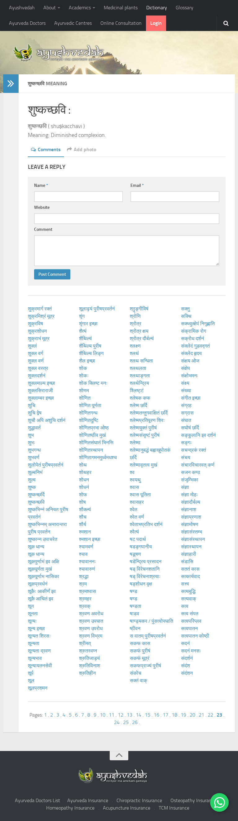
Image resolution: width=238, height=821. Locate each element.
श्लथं (134, 353)
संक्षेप (185, 368)
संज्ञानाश (188, 509)
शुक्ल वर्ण (36, 361)
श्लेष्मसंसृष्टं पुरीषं (145, 435)
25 (126, 722)
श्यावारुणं (87, 569)
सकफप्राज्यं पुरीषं (145, 666)
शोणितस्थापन (91, 450)
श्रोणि (135, 316)
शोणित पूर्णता (90, 405)
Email (137, 185)
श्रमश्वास (87, 591)
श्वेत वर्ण (137, 517)
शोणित (84, 398)
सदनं (185, 643)
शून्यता (33, 643)
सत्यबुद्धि (188, 591)
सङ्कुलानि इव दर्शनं (198, 435)
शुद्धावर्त (34, 428)
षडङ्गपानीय (141, 547)
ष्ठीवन (135, 628)
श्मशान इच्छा (89, 539)
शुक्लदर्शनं (36, 376)
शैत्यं (82, 331)
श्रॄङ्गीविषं (139, 309)
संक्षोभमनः (189, 376)
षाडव (134, 614)
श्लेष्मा (135, 443)
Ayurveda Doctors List (37, 800)
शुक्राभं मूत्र (39, 338)
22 (210, 715)
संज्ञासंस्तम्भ (191, 532)
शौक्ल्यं (85, 509)
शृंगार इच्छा (88, 324)
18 (174, 715)
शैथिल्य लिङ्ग (91, 353)
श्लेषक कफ (140, 398)
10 (102, 715)
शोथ (83, 465)
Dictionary (156, 8)
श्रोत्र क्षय (139, 331)
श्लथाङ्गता (140, 376)
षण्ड (133, 591)
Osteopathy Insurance (193, 800)
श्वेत (133, 509)
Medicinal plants (121, 8)
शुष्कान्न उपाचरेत (42, 539)
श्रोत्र (135, 324)
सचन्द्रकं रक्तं (193, 450)
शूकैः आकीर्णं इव (42, 591)
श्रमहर (85, 599)
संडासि (187, 561)
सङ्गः (186, 443)
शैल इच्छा (87, 361)
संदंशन (187, 673)
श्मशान (85, 532)
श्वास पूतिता (140, 495)
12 (120, 715)
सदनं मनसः (191, 651)
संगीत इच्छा (191, 398)
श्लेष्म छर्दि (138, 405)
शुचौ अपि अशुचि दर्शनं (46, 420)
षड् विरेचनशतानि (145, 569)
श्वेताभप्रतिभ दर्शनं (146, 524)
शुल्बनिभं (35, 472)
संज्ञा (185, 487)
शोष (82, 502)
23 (219, 715)
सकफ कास (140, 643)
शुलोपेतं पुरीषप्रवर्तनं (45, 465)
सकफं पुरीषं (140, 651)
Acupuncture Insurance (126, 808)
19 (183, 715)
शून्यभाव (35, 658)
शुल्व (32, 480)
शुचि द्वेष (35, 413)
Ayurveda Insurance (87, 800)
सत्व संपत (189, 614)
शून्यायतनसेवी (40, 666)
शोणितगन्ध (88, 413)
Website (42, 207)
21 (201, 715)
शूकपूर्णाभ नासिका (43, 576)
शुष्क (32, 487)
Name (41, 185)
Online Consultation (121, 23)
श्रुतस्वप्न (88, 651)
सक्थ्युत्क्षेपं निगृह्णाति (198, 324)
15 (147, 715)
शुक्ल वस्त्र (38, 368)
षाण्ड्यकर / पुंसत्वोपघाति (151, 621)
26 (135, 722)
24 (117, 722)
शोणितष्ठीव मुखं (92, 435)
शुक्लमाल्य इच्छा (41, 383)
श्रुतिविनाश (89, 666)
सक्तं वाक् (138, 680)
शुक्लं (32, 346)
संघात (186, 420)
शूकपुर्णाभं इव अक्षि (43, 561)
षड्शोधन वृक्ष (141, 584)
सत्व (184, 606)
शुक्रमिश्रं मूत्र (41, 316)
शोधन (84, 480)
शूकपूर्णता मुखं (40, 569)
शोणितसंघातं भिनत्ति (96, 443)
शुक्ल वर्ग (35, 353)
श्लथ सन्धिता (141, 361)
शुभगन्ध (34, 450)
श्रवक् (84, 606)
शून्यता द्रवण (39, 651)
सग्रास (187, 413)
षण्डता (135, 606)
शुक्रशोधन (37, 331)
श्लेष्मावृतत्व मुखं (143, 465)
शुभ (31, 435)
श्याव (83, 554)
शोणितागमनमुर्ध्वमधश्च (98, 457)
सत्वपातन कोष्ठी (195, 636)
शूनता (33, 614)
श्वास (134, 487)
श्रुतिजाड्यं (89, 658)
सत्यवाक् (188, 599)
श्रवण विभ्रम (90, 636)
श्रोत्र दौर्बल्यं (142, 338)
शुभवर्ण (33, 457)
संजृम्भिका (189, 480)
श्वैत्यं (134, 532)
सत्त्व (185, 584)
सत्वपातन (189, 628)
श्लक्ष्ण (135, 346)
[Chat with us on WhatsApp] (219, 802)
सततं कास (190, 569)
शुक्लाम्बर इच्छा (41, 398)
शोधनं (84, 487)
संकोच (135, 673)
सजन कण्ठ (190, 472)
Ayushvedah (22, 8)
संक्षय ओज (190, 361)
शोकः (84, 376)
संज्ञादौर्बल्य (190, 502)
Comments (49, 149)
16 (156, 715)
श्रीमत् (85, 643)
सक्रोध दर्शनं (192, 338)
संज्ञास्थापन (191, 547)
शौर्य (82, 524)
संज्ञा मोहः (189, 495)
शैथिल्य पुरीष (90, 346)
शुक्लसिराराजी (40, 390)
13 (129, 715)
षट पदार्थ (138, 539)
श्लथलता (138, 368)
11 (111, 715)
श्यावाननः (87, 561)
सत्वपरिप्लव (191, 621)
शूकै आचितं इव (40, 599)
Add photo (85, 149)
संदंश (185, 666)
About (49, 8)
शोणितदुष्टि (88, 420)
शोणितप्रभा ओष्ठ (94, 428)
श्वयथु (135, 480)
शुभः (31, 443)
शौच (82, 517)
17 (165, 715)
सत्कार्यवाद (190, 576)
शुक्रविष (35, 324)
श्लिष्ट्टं (136, 390)
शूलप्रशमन (37, 688)
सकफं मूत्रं (139, 658)
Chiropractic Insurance (139, 800)
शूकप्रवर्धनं (37, 584)
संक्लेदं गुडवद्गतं (195, 346)
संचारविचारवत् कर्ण (197, 465)
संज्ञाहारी (188, 554)
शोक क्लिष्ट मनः (93, 383)
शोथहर (85, 472)
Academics (80, 8)
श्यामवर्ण (86, 547)
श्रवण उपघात (91, 621)
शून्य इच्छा (36, 628)
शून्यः (32, 621)
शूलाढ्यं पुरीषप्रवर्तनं (97, 309)
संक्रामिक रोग (193, 331)
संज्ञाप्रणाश (191, 517)
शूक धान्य (36, 547)
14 (138, 715)
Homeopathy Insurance (70, 808)
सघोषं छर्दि (190, 428)
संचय (185, 457)
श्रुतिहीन (87, 673)
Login (156, 23)
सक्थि (186, 316)
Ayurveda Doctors (27, 23)
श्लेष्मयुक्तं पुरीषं (143, 428)
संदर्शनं (187, 658)
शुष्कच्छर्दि (36, 495)
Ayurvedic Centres (73, 23)
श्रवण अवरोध (91, 614)
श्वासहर (137, 502)
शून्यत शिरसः (39, 636)
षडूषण (135, 554)
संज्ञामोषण (189, 524)
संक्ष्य (185, 383)
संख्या (186, 390)
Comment (43, 229)
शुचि (31, 405)
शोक (83, 368)
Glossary (184, 8)
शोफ (83, 495)
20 (192, 715)
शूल (31, 680)
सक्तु (185, 309)
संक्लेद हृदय (191, 353)
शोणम (84, 390)
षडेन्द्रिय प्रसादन (145, 561)
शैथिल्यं (85, 338)
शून (31, 606)
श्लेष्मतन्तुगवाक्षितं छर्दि (149, 413)
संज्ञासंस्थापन (193, 539)
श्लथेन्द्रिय (139, 383)
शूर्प (30, 673)
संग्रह (186, 405)
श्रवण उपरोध (91, 628)
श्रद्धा (84, 576)
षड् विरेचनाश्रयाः (145, 576)
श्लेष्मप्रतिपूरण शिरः (147, 420)
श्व (132, 472)
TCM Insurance (174, 808)
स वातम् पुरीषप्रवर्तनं (148, 636)
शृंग (82, 316)
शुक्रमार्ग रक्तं (40, 309)
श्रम (83, 584)
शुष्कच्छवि (36, 502)
